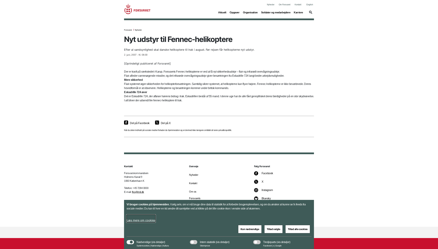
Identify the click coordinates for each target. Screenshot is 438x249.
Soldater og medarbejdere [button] (275, 12)
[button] (310, 14)
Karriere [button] (298, 12)
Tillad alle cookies (298, 229)
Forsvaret (128, 30)
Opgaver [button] (234, 12)
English (309, 4)
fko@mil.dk (138, 191)
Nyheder (270, 4)
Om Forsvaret (284, 4)
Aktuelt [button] (222, 12)
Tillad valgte (273, 229)
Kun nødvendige (250, 229)
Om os (192, 191)
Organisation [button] (250, 12)
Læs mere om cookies (141, 220)
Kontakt (298, 4)
